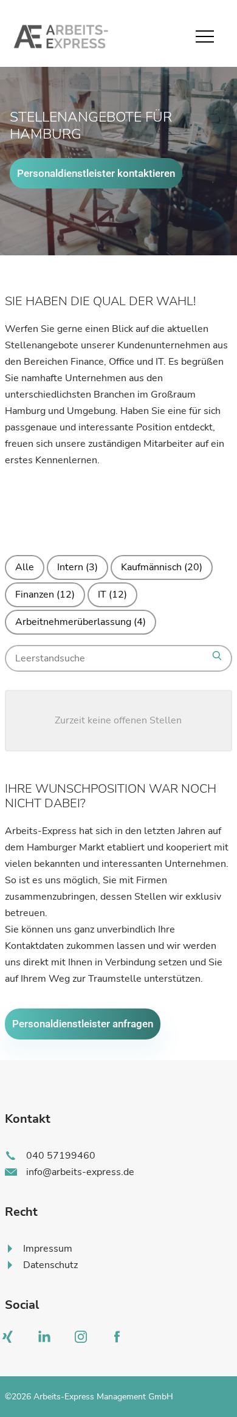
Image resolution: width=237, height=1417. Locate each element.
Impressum (47, 1248)
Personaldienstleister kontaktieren (96, 173)
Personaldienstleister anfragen (82, 1024)
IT (112, 594)
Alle (24, 567)
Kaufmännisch (161, 567)
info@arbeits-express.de (80, 1172)
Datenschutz (50, 1265)
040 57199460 (60, 1155)
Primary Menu (206, 36)
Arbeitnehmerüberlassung (80, 622)
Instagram (84, 1340)
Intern (77, 567)
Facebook (120, 1340)
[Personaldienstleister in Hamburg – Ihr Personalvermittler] (59, 36)
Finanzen (45, 594)
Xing (11, 1340)
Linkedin (47, 1340)
